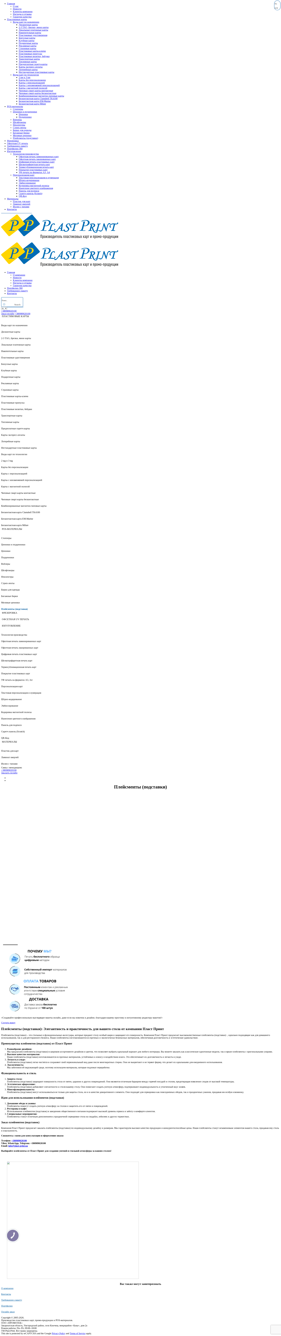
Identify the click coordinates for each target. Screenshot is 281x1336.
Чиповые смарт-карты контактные (36, 90)
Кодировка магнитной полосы (34, 185)
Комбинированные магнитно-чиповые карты (41, 96)
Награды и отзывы (22, 14)
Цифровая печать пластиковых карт (37, 162)
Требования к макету (17, 146)
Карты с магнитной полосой (33, 88)
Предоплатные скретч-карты (33, 64)
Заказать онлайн (9, 773)
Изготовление (14, 151)
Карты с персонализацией (32, 82)
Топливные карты (28, 61)
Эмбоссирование (27, 183)
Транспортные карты (29, 59)
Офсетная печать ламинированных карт (39, 156)
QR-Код (23, 196)
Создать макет (8, 1022)
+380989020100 (9, 311)
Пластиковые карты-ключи (32, 51)
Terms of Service (77, 1333)
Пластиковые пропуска (30, 53)
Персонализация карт (23, 175)
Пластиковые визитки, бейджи (34, 56)
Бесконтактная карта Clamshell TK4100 (38, 98)
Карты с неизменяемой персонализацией (39, 85)
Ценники (23, 114)
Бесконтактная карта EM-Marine (35, 101)
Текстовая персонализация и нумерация (39, 177)
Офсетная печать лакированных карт (37, 159)
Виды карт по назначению (26, 22)
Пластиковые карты (17, 19)
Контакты (12, 209)
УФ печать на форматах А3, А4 (34, 172)
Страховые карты (27, 48)
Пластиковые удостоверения (33, 35)
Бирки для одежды (22, 130)
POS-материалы (15, 106)
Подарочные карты (28, 43)
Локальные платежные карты (33, 30)
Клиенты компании (22, 11)
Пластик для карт (21, 201)
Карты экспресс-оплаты (31, 67)
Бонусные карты (27, 38)
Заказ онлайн (7, 313)
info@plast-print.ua (18, 1146)
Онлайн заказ (8, 1312)
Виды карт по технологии (26, 75)
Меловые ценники (22, 135)
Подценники (25, 117)
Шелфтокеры (19, 122)
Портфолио (7, 1306)
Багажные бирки (21, 133)
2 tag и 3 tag (24, 77)
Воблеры (17, 119)
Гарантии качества (22, 17)
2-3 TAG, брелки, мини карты (34, 27)
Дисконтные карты (28, 24)
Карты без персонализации (32, 80)
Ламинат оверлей (21, 204)
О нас (16, 6)
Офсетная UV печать (17, 143)
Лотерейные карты (28, 69)
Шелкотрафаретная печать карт (34, 164)
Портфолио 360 (15, 148)
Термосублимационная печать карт (36, 167)
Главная (11, 3)
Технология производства (26, 154)
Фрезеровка (13, 140)
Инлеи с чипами (21, 206)
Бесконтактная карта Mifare (32, 104)
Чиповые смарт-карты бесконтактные (37, 93)
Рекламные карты (27, 46)
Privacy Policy (58, 1333)
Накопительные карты (30, 32)
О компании (19, 275)
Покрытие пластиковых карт (33, 170)
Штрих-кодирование (29, 180)
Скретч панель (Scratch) (30, 193)
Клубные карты (26, 40)
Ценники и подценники (25, 111)
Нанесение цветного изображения (36, 188)
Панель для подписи (29, 191)
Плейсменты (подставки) (25, 138)
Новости (17, 9)
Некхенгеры (19, 125)
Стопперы (18, 109)
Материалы (12, 199)
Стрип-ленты (19, 127)
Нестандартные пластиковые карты (36, 72)
